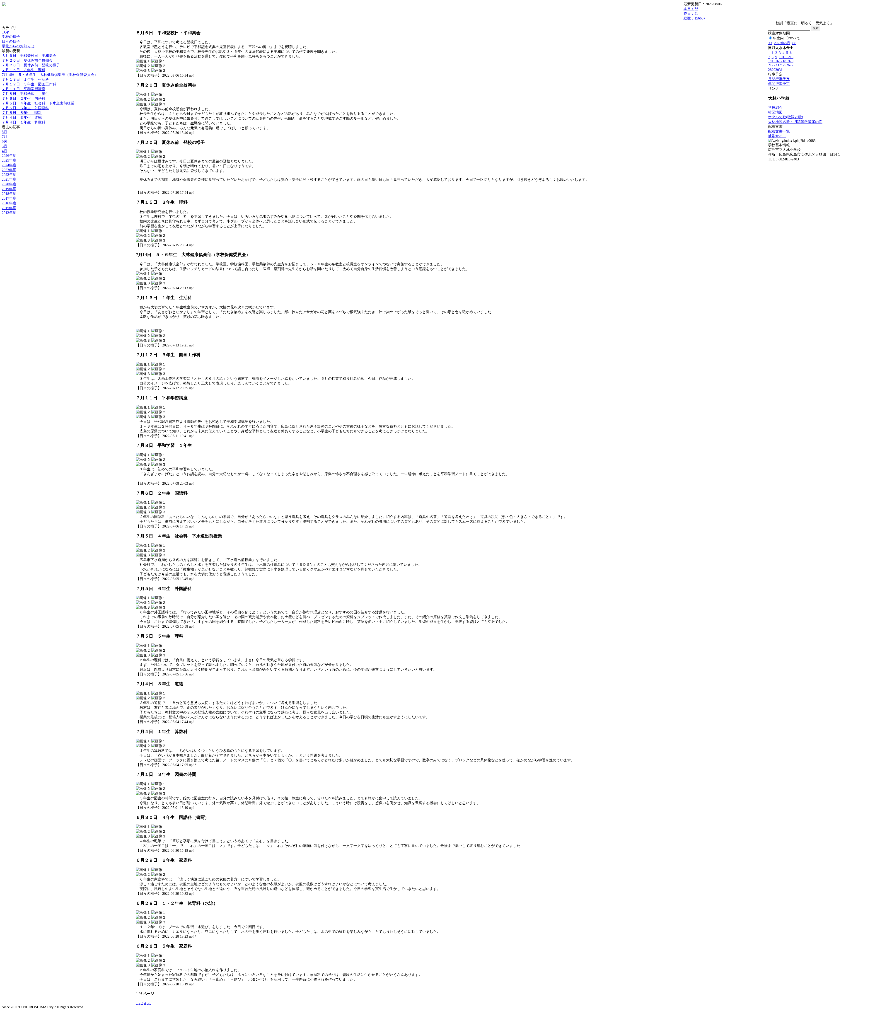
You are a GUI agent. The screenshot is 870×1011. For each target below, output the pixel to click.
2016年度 (9, 203)
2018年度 (9, 194)
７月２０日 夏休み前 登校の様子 (31, 65)
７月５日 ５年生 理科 (22, 113)
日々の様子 (11, 41)
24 (781, 65)
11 (784, 57)
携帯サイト (777, 136)
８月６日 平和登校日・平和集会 (29, 56)
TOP (5, 32)
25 (784, 65)
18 (784, 61)
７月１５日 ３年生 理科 (23, 70)
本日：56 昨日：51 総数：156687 (694, 13)
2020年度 (9, 184)
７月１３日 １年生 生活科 (25, 79)
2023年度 (9, 170)
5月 (4, 146)
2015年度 (9, 208)
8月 (4, 132)
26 (788, 65)
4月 (4, 151)
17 (781, 61)
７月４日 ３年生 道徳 (22, 117)
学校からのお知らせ (18, 46)
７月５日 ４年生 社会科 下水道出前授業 (38, 103)
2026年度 (9, 155)
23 (777, 65)
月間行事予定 (779, 79)
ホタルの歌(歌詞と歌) (785, 117)
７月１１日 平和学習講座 (23, 89)
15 (773, 61)
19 (788, 61)
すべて (794, 38)
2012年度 (9, 213)
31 (781, 70)
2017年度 (9, 198)
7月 (4, 136)
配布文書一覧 (779, 131)
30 (777, 70)
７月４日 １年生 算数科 (23, 122)
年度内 (778, 38)
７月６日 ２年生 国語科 (23, 98)
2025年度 (9, 160)
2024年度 (9, 165)
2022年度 (9, 175)
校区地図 (775, 112)
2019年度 (9, 189)
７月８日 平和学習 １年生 (25, 94)
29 (773, 70)
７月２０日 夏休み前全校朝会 (27, 60)
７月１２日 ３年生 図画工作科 (29, 84)
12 (788, 57)
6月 (4, 141)
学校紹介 (775, 107)
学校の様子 (11, 37)
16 (777, 61)
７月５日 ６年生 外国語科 (25, 108)
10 (781, 57)
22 (773, 65)
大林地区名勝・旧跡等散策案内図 (795, 122)
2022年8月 (782, 43)
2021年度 (9, 179)
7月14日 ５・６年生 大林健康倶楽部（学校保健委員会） (50, 75)
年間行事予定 (779, 84)
